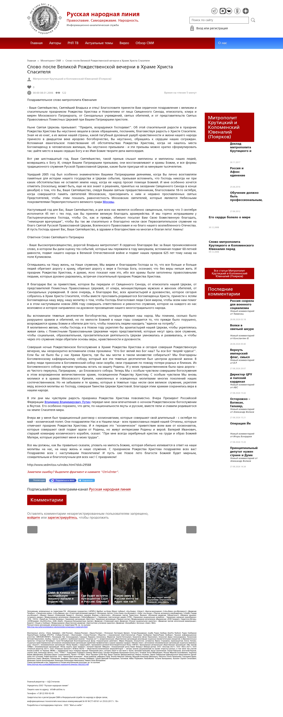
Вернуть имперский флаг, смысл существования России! (242, 353)
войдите (33, 517)
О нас (222, 43)
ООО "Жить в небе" (73, 705)
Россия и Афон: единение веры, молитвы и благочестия (242, 172)
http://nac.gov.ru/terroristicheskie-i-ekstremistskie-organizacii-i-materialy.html (57, 627)
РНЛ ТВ (73, 43)
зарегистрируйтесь (62, 517)
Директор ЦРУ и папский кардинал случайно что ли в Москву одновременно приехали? (242, 378)
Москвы (108, 202)
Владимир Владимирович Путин (68, 402)
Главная (36, 43)
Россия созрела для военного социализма (242, 304)
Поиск (253, 20)
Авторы (55, 43)
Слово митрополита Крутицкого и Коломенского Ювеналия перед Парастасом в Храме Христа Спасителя (231, 245)
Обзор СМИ (145, 43)
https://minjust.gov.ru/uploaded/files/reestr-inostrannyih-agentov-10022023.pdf (58, 664)
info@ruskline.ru (57, 689)
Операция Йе (240, 423)
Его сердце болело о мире (229, 217)
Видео (124, 43)
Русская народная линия (110, 489)
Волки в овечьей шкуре (242, 327)
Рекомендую (39, 480)
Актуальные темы (99, 43)
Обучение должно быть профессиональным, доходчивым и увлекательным (246, 196)
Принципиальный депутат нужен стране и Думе (244, 451)
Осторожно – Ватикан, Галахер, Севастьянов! (240, 402)
